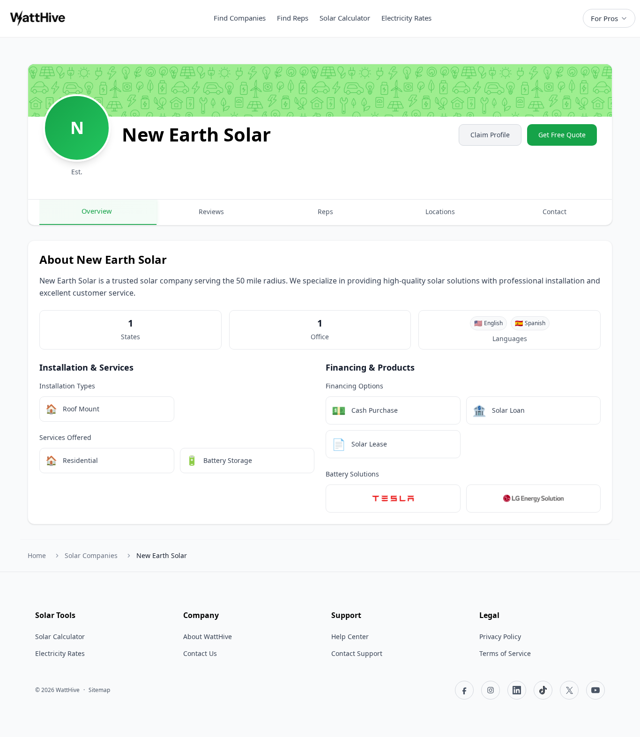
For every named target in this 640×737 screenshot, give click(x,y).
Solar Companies (91, 555)
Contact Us (200, 653)
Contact (554, 211)
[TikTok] (543, 690)
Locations (440, 211)
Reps (325, 211)
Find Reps (292, 17)
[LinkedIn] (516, 690)
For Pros (604, 18)
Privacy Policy (500, 636)
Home (37, 555)
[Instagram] (490, 690)
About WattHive (207, 636)
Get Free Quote (562, 134)
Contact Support (356, 653)
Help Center (350, 636)
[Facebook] (464, 690)
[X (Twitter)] (569, 690)
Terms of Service (505, 653)
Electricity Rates (406, 17)
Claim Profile (490, 134)
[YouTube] (595, 690)
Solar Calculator (345, 17)
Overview (97, 211)
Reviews (211, 211)
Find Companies (240, 17)
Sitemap (99, 690)
